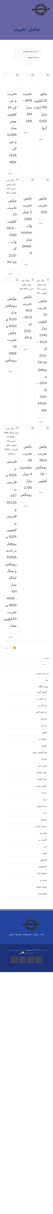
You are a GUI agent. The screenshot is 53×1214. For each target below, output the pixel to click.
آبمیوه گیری (42, 692)
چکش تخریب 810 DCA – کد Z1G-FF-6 (27, 317)
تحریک (44, 759)
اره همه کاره (41, 712)
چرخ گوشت (41, 779)
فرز (45, 846)
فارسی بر (42, 840)
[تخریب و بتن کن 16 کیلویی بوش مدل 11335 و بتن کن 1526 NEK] (11, 80)
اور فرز (44, 719)
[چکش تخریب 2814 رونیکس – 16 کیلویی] (42, 434)
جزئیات (41, 139)
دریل (45, 799)
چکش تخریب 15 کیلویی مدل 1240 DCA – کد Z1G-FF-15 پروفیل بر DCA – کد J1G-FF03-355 (42, 355)
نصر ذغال (29, 950)
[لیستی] (28, 63)
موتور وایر (42, 893)
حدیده (44, 792)
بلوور (44, 732)
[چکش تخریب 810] (42, 185)
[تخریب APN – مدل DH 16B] (26, 80)
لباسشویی (42, 866)
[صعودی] (15, 51)
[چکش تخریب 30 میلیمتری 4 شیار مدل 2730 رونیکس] (26, 434)
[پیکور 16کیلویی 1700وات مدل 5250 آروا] (42, 80)
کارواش (43, 860)
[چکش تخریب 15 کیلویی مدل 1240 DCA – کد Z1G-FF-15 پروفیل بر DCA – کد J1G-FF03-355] (42, 286)
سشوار (44, 819)
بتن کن (44, 725)
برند (46, 680)
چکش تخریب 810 (42, 205)
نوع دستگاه (43, 686)
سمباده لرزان (41, 826)
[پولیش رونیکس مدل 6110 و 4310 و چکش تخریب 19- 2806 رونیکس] (11, 285)
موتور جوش (41, 887)
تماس (11, 934)
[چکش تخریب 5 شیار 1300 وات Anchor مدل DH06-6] (26, 185)
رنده (45, 813)
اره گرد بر (42, 705)
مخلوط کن (42, 873)
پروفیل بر (43, 739)
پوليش (44, 745)
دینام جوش (42, 806)
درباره (36, 934)
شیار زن (43, 833)
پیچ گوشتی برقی (39, 752)
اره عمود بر (42, 698)
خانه (42, 934)
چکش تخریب (41, 786)
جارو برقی (42, 766)
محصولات (27, 934)
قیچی (44, 853)
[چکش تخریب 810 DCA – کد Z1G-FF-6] (26, 284)
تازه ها (18, 934)
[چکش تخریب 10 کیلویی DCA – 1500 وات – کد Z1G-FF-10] (11, 186)
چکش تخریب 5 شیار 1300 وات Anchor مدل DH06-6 (26, 225)
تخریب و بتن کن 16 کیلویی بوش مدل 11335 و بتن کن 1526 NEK (12, 128)
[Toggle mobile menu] (5, 7)
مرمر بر (43, 880)
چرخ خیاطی (41, 772)
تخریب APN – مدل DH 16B (27, 107)
